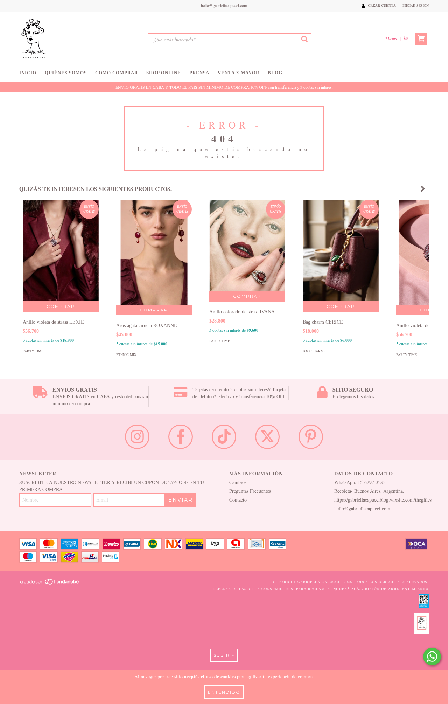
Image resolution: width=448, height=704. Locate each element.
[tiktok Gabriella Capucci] (224, 437)
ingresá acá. (346, 588)
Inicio (27, 72)
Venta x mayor (238, 72)
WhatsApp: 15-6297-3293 (360, 482)
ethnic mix (126, 354)
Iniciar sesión (415, 5)
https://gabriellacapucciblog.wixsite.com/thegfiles (383, 499)
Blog (275, 72)
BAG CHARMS (314, 350)
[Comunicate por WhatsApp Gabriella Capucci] (432, 656)
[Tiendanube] (49, 583)
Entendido (224, 692)
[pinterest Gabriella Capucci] (311, 437)
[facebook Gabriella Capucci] (180, 437)
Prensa (199, 72)
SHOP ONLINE (163, 72)
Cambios (237, 482)
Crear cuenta (382, 5)
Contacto (238, 499)
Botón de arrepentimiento (397, 588)
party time (33, 350)
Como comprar (116, 72)
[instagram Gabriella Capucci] (137, 437)
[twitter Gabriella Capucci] (267, 437)
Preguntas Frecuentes (250, 491)
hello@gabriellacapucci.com (224, 5)
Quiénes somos (66, 72)
